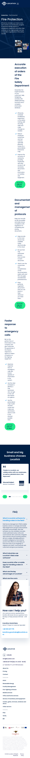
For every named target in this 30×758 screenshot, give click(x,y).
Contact (5, 674)
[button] (15, 533)
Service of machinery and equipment (14, 699)
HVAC (4, 680)
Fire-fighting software (9, 689)
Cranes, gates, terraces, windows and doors (14, 702)
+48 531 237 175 (8, 629)
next (25, 496)
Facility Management (9, 686)
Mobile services (7, 692)
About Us (5, 668)
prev (5, 496)
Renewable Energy (8, 683)
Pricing (5, 671)
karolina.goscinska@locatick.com (15, 633)
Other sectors (7, 706)
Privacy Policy (22, 754)
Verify (4, 716)
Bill (3, 719)
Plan (4, 713)
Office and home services (10, 696)
